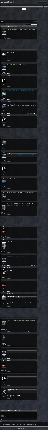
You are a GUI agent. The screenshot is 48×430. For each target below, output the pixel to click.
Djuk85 (4, 138)
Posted (9, 75)
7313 (3, 341)
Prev (2, 410)
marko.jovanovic (31, 161)
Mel (3, 293)
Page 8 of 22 (19, 410)
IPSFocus (4, 428)
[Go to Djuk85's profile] (4, 33)
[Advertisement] (24, 14)
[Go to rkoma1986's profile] (4, 55)
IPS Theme (1, 428)
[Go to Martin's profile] (4, 231)
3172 (3, 36)
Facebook (42, 6)
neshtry (4, 101)
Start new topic (28, 24)
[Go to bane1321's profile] (4, 338)
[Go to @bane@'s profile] (4, 272)
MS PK (4, 75)
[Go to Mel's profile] (4, 298)
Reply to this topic (35, 24)
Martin (4, 226)
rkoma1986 (15, 153)
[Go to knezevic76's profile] (4, 196)
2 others (32, 331)
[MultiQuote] (7, 38)
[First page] (1, 26)
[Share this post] (36, 75)
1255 (3, 58)
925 (3, 326)
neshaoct (32, 265)
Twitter (44, 6)
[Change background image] (46, 5)
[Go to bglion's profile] (2, 22)
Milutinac (28, 113)
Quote (9, 38)
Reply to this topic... (7, 416)
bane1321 (4, 333)
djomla (30, 113)
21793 (4, 185)
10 (10, 410)
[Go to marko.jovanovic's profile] (4, 207)
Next (15, 410)
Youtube (47, 6)
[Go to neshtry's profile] (4, 106)
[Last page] (16, 26)
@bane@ (4, 267)
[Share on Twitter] (0, 421)
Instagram (45, 6)
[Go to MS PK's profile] (4, 80)
